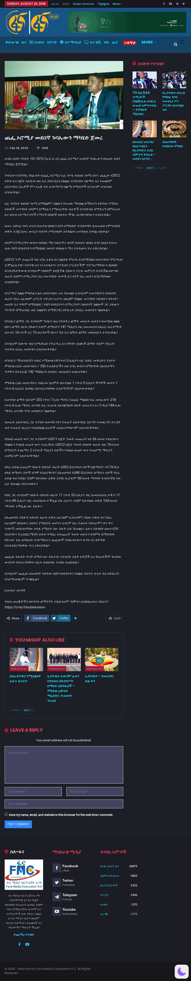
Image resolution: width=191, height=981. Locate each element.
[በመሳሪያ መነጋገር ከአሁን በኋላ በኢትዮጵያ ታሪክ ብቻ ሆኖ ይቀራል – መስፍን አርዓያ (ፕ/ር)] (145, 129)
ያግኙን (65, 4)
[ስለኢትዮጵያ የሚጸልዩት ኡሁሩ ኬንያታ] (26, 659)
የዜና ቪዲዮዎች (109, 885)
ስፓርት (52, 42)
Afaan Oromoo (83, 4)
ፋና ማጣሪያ (73, 42)
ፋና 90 (104, 914)
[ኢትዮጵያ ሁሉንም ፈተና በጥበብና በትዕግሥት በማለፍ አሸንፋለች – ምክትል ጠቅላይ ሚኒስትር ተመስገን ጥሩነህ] (64, 659)
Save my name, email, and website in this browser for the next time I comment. (61, 815)
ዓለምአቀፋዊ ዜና (109, 876)
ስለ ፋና (55, 4)
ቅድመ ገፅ (12, 42)
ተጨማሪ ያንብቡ (24, 934)
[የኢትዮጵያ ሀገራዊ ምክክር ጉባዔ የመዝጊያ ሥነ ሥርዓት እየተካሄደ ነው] (174, 79)
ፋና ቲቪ (95, 42)
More (116, 4)
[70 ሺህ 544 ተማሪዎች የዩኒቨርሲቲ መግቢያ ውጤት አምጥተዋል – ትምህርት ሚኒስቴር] (145, 79)
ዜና (24, 42)
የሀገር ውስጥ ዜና (19, 669)
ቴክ (106, 42)
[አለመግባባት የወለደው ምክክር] (174, 129)
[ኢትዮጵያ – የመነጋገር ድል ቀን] (102, 659)
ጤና (115, 42)
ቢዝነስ (39, 42)
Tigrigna (103, 4)
